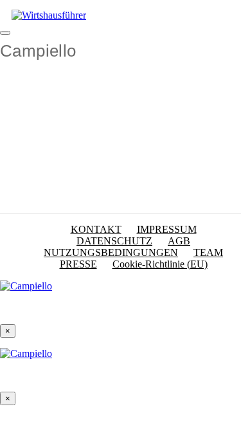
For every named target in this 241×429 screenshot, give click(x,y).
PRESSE (78, 264)
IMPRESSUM (167, 229)
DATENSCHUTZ (114, 240)
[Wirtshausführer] (49, 15)
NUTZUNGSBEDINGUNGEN (111, 252)
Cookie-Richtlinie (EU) (160, 264)
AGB (179, 240)
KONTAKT (96, 229)
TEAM (208, 252)
